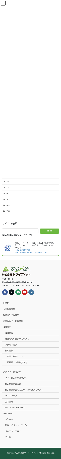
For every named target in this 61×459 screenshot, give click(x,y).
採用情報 (9, 350)
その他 (8, 437)
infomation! (8, 413)
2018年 (6, 205)
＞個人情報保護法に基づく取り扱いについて (32, 252)
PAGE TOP (56, 442)
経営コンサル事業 (11, 315)
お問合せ (9, 401)
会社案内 (7, 327)
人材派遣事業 (9, 309)
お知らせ (9, 419)
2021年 (6, 187)
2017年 (6, 211)
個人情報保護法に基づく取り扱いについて (24, 390)
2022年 (6, 181)
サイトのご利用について (16, 378)
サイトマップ (11, 395)
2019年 (6, 199)
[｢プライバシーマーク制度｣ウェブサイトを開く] (7, 247)
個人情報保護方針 (13, 384)
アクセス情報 (11, 344)
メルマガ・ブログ (13, 431)
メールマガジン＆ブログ (14, 407)
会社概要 (9, 333)
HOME (6, 303)
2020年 (6, 193)
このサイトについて (12, 372)
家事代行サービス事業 (13, 321)
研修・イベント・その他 (16, 425)
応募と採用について (16, 356)
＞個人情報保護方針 (22, 250)
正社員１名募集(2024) (17, 362)
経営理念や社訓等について (17, 339)
